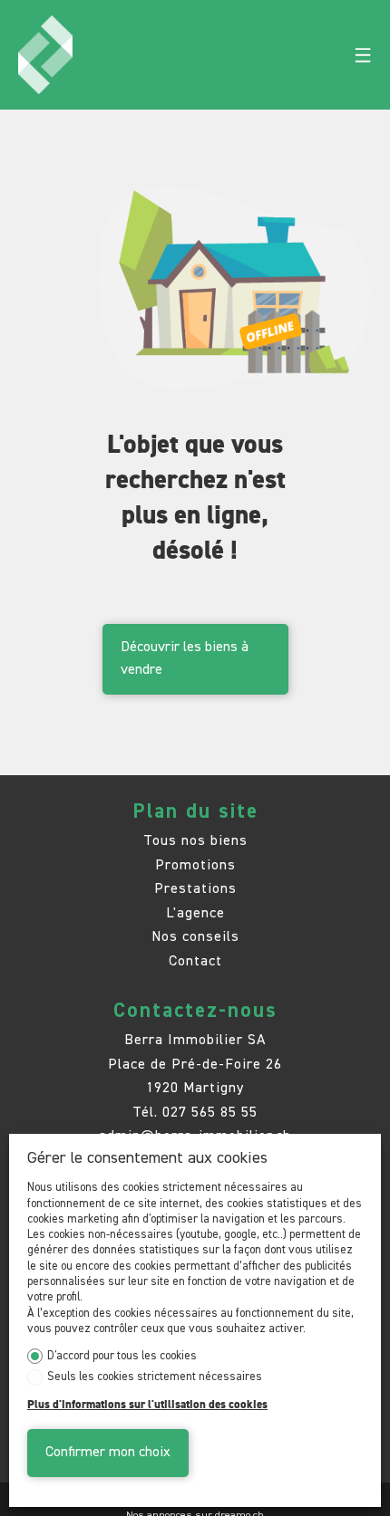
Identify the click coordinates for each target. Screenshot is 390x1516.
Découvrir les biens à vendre (185, 658)
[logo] (45, 55)
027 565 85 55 (210, 1112)
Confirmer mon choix (108, 1452)
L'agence (195, 913)
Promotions (195, 865)
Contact (195, 961)
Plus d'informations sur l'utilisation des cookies (147, 1405)
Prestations (195, 889)
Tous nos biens (195, 841)
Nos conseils (195, 937)
